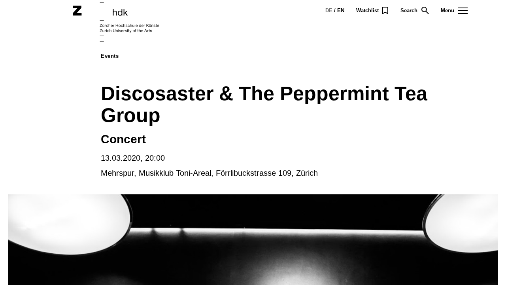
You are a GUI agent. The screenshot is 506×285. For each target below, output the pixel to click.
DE (328, 10)
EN (340, 10)
